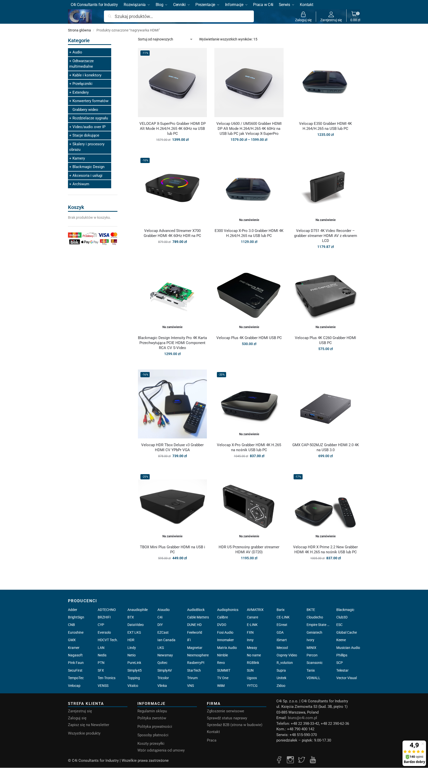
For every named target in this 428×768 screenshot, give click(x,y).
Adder (72, 610)
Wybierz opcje (249, 150)
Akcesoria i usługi (87, 175)
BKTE (311, 610)
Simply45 (134, 670)
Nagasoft (75, 655)
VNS (190, 686)
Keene (341, 640)
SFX (101, 670)
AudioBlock (196, 610)
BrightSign (76, 617)
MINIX (311, 648)
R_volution (285, 663)
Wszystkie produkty (84, 733)
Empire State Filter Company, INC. (318, 625)
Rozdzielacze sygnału (90, 118)
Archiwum (80, 184)
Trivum (192, 678)
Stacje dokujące (85, 135)
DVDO (221, 625)
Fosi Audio (225, 632)
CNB (71, 625)
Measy (252, 648)
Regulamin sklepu (152, 711)
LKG (160, 648)
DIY (160, 625)
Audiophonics (227, 610)
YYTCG (252, 686)
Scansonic (315, 663)
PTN (101, 663)
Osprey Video (287, 655)
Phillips (341, 655)
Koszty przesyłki (150, 743)
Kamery (78, 158)
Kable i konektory (86, 75)
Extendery (80, 92)
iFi (189, 640)
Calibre (222, 617)
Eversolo (104, 632)
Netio (131, 655)
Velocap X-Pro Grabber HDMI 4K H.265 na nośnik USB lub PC (249, 447)
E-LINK (252, 625)
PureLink (134, 663)
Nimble (222, 655)
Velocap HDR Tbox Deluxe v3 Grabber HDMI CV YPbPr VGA (172, 447)
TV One (222, 678)
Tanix (311, 670)
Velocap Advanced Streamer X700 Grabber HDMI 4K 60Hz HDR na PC (172, 233)
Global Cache (346, 632)
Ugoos (252, 678)
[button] (355, 16)
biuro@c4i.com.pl (302, 718)
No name (254, 655)
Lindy (131, 648)
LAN (101, 648)
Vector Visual (346, 678)
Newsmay (165, 655)
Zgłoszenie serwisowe (225, 711)
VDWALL (313, 678)
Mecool (282, 648)
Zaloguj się (303, 20)
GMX (72, 640)
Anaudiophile (137, 610)
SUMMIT (223, 670)
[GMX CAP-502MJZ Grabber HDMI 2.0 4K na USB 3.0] (325, 404)
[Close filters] (118, 39)
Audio (77, 52)
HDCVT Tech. (108, 640)
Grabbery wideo (85, 109)
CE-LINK (283, 617)
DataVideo (135, 625)
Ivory (310, 640)
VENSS (103, 686)
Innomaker (225, 640)
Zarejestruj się (331, 20)
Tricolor (163, 678)
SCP (339, 663)
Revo (221, 663)
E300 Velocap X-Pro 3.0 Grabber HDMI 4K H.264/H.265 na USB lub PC (249, 233)
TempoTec (76, 678)
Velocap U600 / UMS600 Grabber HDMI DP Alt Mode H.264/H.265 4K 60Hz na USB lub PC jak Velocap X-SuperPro (249, 128)
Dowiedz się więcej (249, 252)
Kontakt (213, 732)
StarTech (194, 670)
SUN (250, 670)
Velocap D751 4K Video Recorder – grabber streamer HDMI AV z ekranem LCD (325, 235)
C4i (159, 617)
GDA (280, 632)
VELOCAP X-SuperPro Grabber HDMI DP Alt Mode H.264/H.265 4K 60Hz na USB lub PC (172, 128)
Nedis (102, 655)
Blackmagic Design (88, 167)
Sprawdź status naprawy (227, 718)
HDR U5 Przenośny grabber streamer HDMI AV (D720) (249, 549)
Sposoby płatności (152, 735)
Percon (312, 655)
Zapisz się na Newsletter (88, 725)
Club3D (342, 617)
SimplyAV (164, 670)
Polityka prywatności (154, 726)
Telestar (342, 670)
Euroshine (75, 632)
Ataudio (163, 610)
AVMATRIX (255, 610)
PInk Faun (76, 663)
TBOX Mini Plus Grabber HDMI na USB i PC (172, 549)
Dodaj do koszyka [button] (172, 150)
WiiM (221, 686)
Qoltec (162, 663)
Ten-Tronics (106, 678)
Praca (211, 740)
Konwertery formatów (90, 101)
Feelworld (194, 632)
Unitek (281, 678)
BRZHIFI (104, 617)
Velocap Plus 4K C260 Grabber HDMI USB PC (325, 340)
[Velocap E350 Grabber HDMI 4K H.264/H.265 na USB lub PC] (325, 82)
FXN (250, 632)
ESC (339, 625)
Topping (133, 678)
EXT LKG (134, 632)
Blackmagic (345, 610)
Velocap (74, 686)
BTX (130, 617)
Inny (250, 640)
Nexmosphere (198, 655)
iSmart (282, 640)
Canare (252, 617)
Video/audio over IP (88, 127)
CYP (101, 625)
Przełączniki (82, 83)
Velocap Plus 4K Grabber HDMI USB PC (249, 338)
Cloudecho (315, 617)
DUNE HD (194, 625)
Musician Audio (348, 648)
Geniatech (314, 632)
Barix (281, 610)
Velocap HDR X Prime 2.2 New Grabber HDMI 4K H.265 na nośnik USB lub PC (325, 549)
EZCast (163, 632)
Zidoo (281, 686)
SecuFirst (75, 670)
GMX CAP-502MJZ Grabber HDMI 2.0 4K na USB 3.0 (325, 447)
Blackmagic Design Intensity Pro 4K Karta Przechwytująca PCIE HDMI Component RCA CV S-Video (172, 343)
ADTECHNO (107, 610)
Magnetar (194, 648)
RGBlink (253, 663)
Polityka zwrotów (151, 718)
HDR (130, 640)
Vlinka (162, 686)
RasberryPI (195, 663)
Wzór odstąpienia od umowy (161, 750)
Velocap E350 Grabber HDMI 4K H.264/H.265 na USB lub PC (325, 126)
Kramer (73, 648)
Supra (281, 670)
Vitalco (132, 686)
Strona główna (79, 30)
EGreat (282, 625)
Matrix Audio (227, 648)
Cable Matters (198, 617)
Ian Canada (166, 640)
